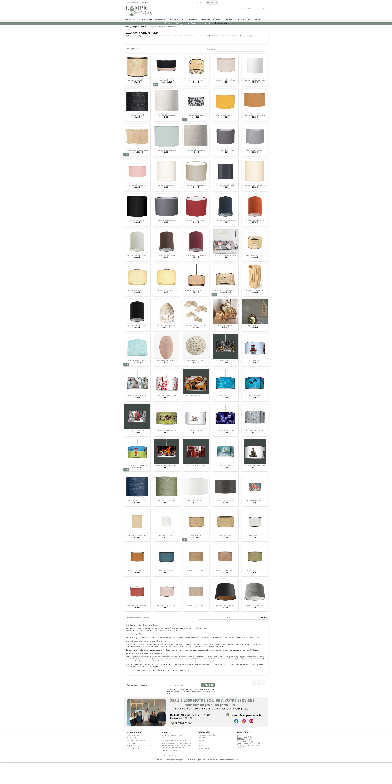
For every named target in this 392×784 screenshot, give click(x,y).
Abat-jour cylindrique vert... (166, 150)
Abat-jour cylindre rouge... (196, 220)
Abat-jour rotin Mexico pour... (196, 325)
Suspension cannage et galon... (225, 290)
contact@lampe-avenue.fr (249, 746)
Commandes (202, 740)
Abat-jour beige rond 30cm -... (166, 290)
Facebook (254, 682)
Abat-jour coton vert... (254, 570)
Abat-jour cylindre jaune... (225, 115)
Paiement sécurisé (168, 753)
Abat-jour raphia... (196, 535)
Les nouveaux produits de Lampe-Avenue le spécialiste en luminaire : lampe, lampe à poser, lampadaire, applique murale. (177, 745)
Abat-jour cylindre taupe (225, 150)
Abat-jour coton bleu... (166, 570)
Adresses (201, 746)
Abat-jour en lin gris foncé (225, 500)
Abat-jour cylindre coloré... (255, 500)
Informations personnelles (207, 735)
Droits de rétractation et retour (172, 735)
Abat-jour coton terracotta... (137, 605)
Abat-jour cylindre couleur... (225, 80)
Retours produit (203, 738)
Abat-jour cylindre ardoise (167, 220)
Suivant (263, 617)
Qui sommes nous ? (134, 748)
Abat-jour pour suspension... (166, 325)
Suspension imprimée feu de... (166, 465)
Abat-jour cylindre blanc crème (255, 185)
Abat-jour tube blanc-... (166, 535)
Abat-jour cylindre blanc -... (166, 185)
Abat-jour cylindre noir (137, 220)
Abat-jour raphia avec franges (137, 150)
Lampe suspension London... (196, 465)
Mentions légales (133, 735)
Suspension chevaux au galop (166, 430)
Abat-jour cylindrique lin (166, 115)
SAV (163, 738)
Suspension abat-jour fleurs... (166, 395)
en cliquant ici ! (219, 23)
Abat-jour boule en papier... (196, 360)
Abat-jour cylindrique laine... (255, 605)
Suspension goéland (225, 465)
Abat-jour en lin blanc (196, 500)
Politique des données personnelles (174, 741)
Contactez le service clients (171, 750)
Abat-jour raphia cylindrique (137, 80)
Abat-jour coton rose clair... (166, 605)
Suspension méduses (225, 430)
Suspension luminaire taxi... (225, 360)
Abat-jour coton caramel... (137, 570)
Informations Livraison (169, 755)
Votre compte (204, 732)
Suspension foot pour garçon (137, 465)
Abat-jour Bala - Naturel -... (225, 325)
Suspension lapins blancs (196, 430)
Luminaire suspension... (137, 430)
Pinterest (259, 682)
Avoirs (200, 743)
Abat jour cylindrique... (196, 115)
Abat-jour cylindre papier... (196, 570)
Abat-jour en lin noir (137, 115)
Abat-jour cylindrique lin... (137, 500)
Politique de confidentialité (136, 741)
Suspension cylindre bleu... (137, 360)
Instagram (264, 682)
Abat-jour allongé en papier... (166, 360)
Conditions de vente (134, 738)
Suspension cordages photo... (137, 395)
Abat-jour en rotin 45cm (254, 255)
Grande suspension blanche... (225, 255)
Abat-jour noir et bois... (167, 80)
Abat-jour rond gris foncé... (225, 185)
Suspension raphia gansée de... (196, 290)
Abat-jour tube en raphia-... (137, 535)
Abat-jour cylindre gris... (254, 150)
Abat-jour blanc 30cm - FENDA (137, 290)
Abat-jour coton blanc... (255, 535)
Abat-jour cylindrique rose (137, 185)
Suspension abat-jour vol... (255, 430)
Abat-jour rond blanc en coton (254, 80)
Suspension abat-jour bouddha (255, 465)
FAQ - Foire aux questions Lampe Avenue (141, 746)
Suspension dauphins (254, 395)
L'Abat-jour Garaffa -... (254, 325)
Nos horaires (131, 743)
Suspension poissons (225, 395)
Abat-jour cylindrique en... (196, 150)
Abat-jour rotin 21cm (196, 80)
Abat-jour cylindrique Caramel (254, 115)
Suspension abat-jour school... (195, 395)
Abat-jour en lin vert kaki (166, 500)
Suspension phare (255, 360)
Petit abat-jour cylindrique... (225, 220)
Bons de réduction (204, 748)
